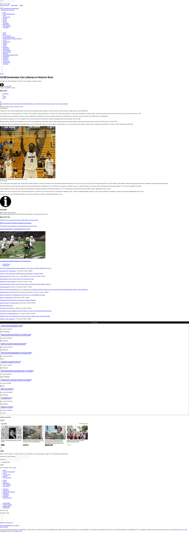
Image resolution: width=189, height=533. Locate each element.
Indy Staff (8, 86)
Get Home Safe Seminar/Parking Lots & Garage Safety (16, 353)
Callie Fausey (12, 271)
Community (3, 271)
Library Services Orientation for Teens (11, 326)
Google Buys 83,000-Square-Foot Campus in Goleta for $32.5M (18, 300)
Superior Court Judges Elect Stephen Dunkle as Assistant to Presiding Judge (21, 273)
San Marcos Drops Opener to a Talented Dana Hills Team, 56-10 (15, 229)
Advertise (5, 58)
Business (2, 281)
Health (2, 319)
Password (2, 459)
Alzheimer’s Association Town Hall (10, 362)
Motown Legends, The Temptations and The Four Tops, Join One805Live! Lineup (22, 295)
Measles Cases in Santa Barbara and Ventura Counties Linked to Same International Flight (25, 316)
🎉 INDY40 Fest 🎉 (6, 398)
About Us (5, 59)
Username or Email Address (8, 456)
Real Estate (6, 24)
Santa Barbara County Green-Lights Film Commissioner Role (17, 279)
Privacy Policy (4, 527)
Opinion (5, 18)
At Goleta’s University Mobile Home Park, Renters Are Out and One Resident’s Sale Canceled (25, 311)
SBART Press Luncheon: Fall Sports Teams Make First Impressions (15, 223)
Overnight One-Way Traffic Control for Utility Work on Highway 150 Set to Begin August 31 (25, 284)
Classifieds (6, 27)
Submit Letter (7, 506)
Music (2, 297)
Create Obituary (7, 504)
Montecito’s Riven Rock (6, 305)
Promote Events (7, 498)
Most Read (6, 265)
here (43, 454)
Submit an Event (4, 5)
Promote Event (7, 477)
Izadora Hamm (15, 303)
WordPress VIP (18, 531)
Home (4, 32)
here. (15, 467)
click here (176, 529)
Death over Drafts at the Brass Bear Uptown (13, 344)
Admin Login (6, 507)
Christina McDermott (12, 313)
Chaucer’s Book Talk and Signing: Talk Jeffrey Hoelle (15, 335)
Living (4, 15)
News (4, 12)
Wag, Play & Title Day (7, 389)
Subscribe (4, 10)
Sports (5, 21)
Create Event (6, 62)
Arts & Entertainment (9, 14)
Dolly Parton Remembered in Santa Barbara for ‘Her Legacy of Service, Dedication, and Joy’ (26, 268)
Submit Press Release (9, 492)
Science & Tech (4, 303)
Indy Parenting (7, 26)
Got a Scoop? (10, 10)
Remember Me (5, 462)
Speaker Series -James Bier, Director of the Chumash (16, 380)
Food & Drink (6, 17)
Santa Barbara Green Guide (10, 55)
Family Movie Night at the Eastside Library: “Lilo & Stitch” (17, 371)
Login (21, 5)
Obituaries (6, 23)
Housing (2, 313)
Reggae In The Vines (6, 407)
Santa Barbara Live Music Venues (12, 38)
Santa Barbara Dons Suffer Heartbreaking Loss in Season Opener (15, 261)
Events (5, 20)
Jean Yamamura (11, 281)
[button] (11, 436)
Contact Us (6, 61)
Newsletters (14, 5)
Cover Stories (7, 52)
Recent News (6, 264)
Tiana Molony (9, 297)
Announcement (4, 276)
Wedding (5, 53)
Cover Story (6, 486)
